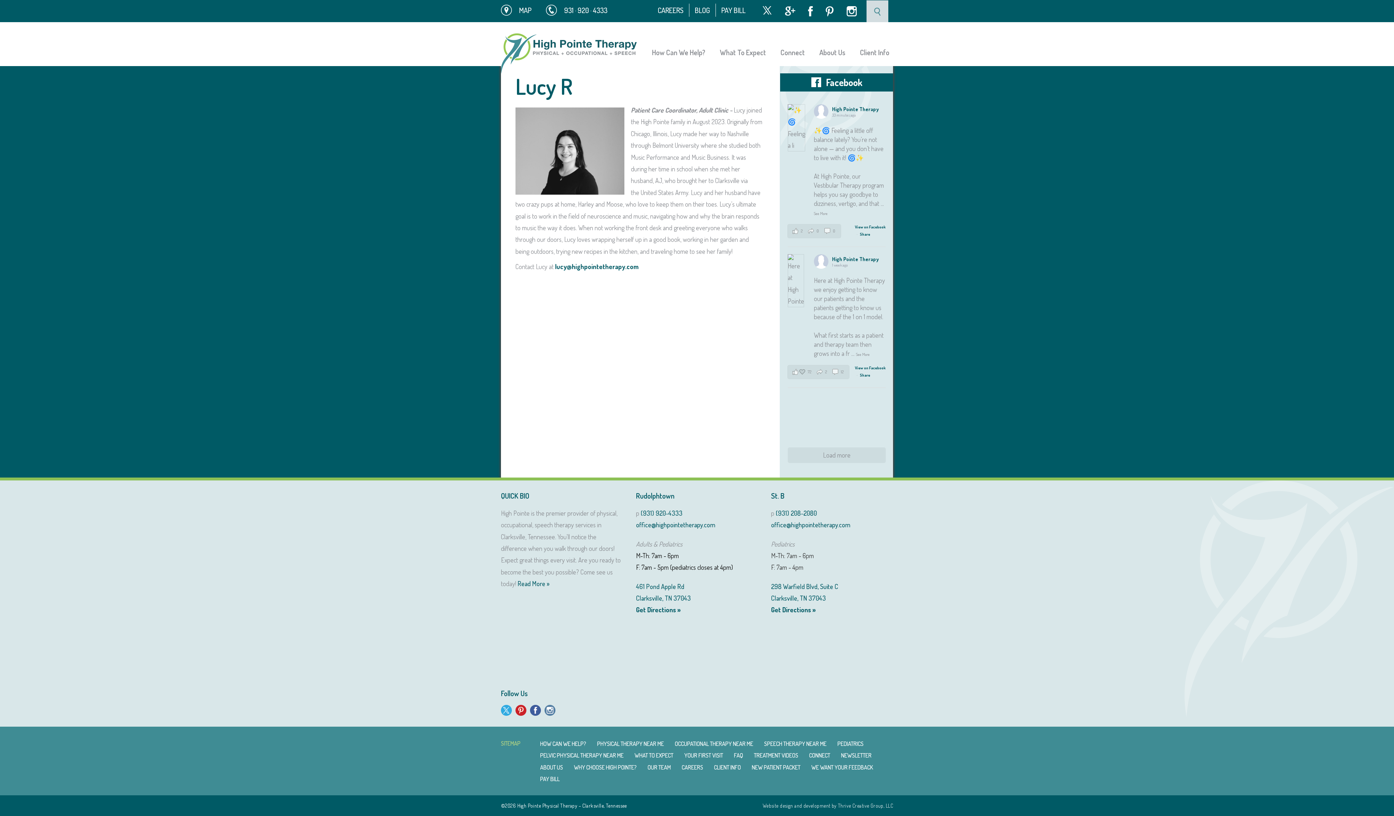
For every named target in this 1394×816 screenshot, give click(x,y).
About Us (832, 52)
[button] (814, 231)
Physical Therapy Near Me (630, 743)
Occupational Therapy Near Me (714, 743)
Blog (702, 10)
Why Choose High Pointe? (605, 767)
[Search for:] (878, 11)
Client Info (874, 52)
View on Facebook (870, 227)
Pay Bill (733, 10)
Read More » (534, 584)
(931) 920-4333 (661, 513)
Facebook (810, 11)
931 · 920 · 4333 (585, 10)
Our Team (659, 767)
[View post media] (796, 127)
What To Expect (743, 52)
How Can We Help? (678, 52)
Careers (671, 10)
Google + (790, 11)
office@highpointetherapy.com (675, 525)
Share (865, 234)
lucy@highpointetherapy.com (597, 267)
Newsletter (856, 755)
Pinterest (830, 11)
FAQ (738, 755)
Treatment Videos (776, 755)
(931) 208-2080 (796, 513)
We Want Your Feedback (842, 767)
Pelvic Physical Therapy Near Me (582, 755)
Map (525, 10)
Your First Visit (703, 755)
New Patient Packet (776, 767)
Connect (792, 52)
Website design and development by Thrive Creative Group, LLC (828, 806)
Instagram (852, 11)
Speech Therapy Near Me (795, 743)
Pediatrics (850, 743)
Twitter (767, 10)
